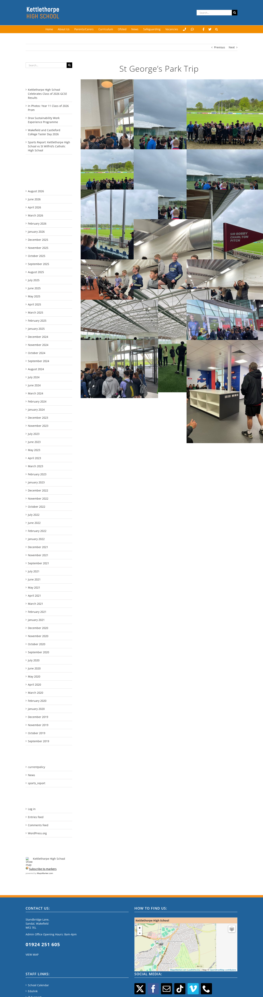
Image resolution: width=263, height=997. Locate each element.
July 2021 (33, 571)
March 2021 (35, 603)
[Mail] (166, 988)
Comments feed (38, 825)
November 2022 (38, 498)
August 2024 (36, 369)
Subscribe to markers (43, 869)
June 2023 (34, 442)
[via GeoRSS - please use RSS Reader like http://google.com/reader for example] (27, 869)
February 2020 (37, 701)
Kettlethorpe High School (49, 858)
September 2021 (38, 563)
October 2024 (36, 353)
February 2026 (37, 223)
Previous (219, 47)
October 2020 (36, 644)
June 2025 (34, 288)
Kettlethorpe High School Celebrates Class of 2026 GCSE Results (47, 94)
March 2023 (35, 466)
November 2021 (38, 555)
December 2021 (38, 547)
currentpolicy (36, 767)
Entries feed (36, 817)
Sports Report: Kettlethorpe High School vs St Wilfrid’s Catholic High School (49, 146)
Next (232, 47)
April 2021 (34, 595)
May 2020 (34, 676)
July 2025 (33, 280)
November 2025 (38, 248)
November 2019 (38, 725)
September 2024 (38, 361)
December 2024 (38, 337)
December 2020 (38, 628)
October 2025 (36, 256)
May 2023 (34, 450)
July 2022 (33, 515)
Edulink (33, 991)
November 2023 (38, 426)
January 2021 (36, 620)
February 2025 (37, 320)
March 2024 (35, 393)
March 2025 (35, 312)
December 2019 (38, 717)
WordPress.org (37, 833)
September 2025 (38, 264)
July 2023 (33, 434)
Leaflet (191, 969)
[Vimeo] (193, 988)
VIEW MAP (32, 954)
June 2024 (34, 385)
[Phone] (206, 988)
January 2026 (36, 231)
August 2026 (36, 191)
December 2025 (38, 239)
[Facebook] (203, 29)
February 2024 (37, 401)
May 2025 (34, 296)
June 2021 (34, 579)
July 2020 (33, 660)
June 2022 (34, 523)
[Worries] (192, 29)
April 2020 (34, 684)
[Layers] (231, 928)
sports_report (36, 783)
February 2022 (37, 531)
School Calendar (38, 985)
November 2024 (38, 345)
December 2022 (38, 490)
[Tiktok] (179, 988)
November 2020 (38, 636)
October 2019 (36, 733)
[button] (216, 29)
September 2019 (38, 741)
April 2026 (34, 207)
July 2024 (33, 377)
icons (197, 969)
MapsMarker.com (45, 873)
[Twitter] (209, 29)
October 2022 (36, 506)
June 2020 (34, 668)
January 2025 (36, 328)
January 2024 (36, 409)
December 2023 (38, 417)
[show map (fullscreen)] (29, 858)
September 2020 (38, 652)
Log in (32, 809)
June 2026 (34, 199)
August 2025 (36, 272)
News (31, 775)
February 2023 (37, 474)
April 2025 (34, 304)
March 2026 (35, 215)
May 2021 (34, 587)
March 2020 (35, 692)
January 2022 (36, 539)
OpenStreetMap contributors (223, 969)
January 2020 (36, 709)
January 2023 (36, 482)
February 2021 (37, 612)
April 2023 (34, 458)
